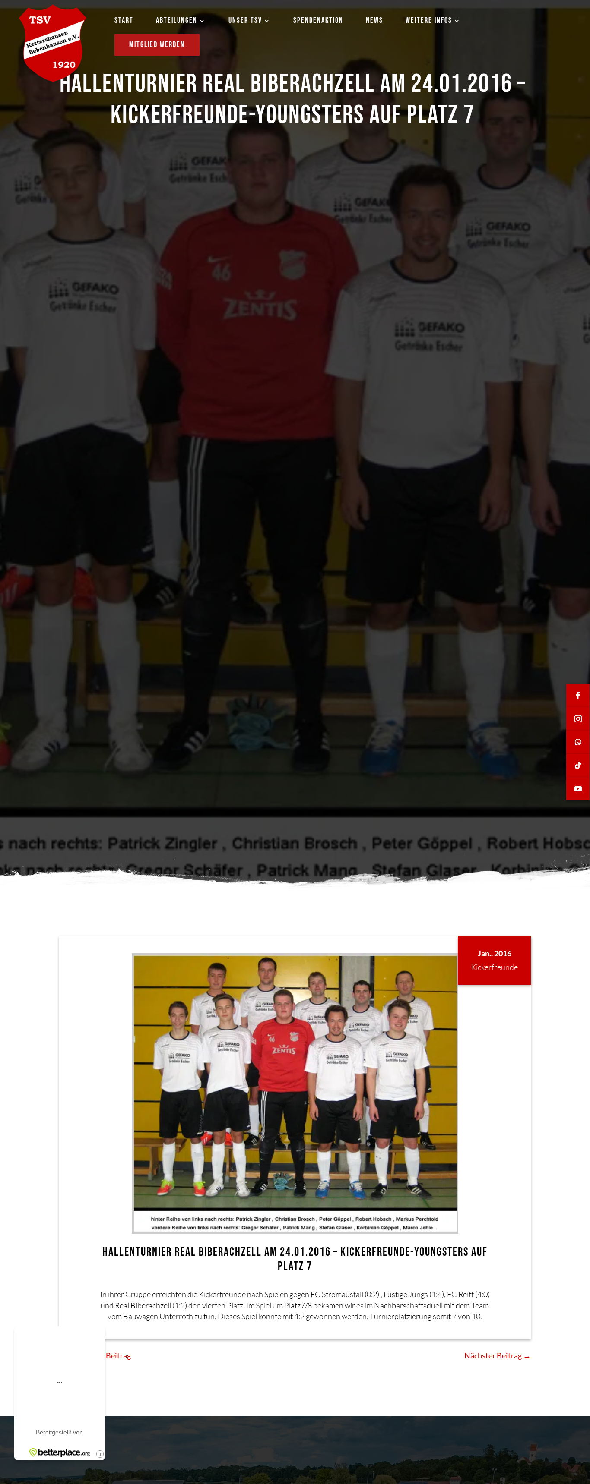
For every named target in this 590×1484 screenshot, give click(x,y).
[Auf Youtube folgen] (578, 788)
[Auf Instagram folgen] (578, 719)
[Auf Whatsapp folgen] (578, 742)
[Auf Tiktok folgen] (578, 765)
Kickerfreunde (494, 967)
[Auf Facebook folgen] (578, 695)
